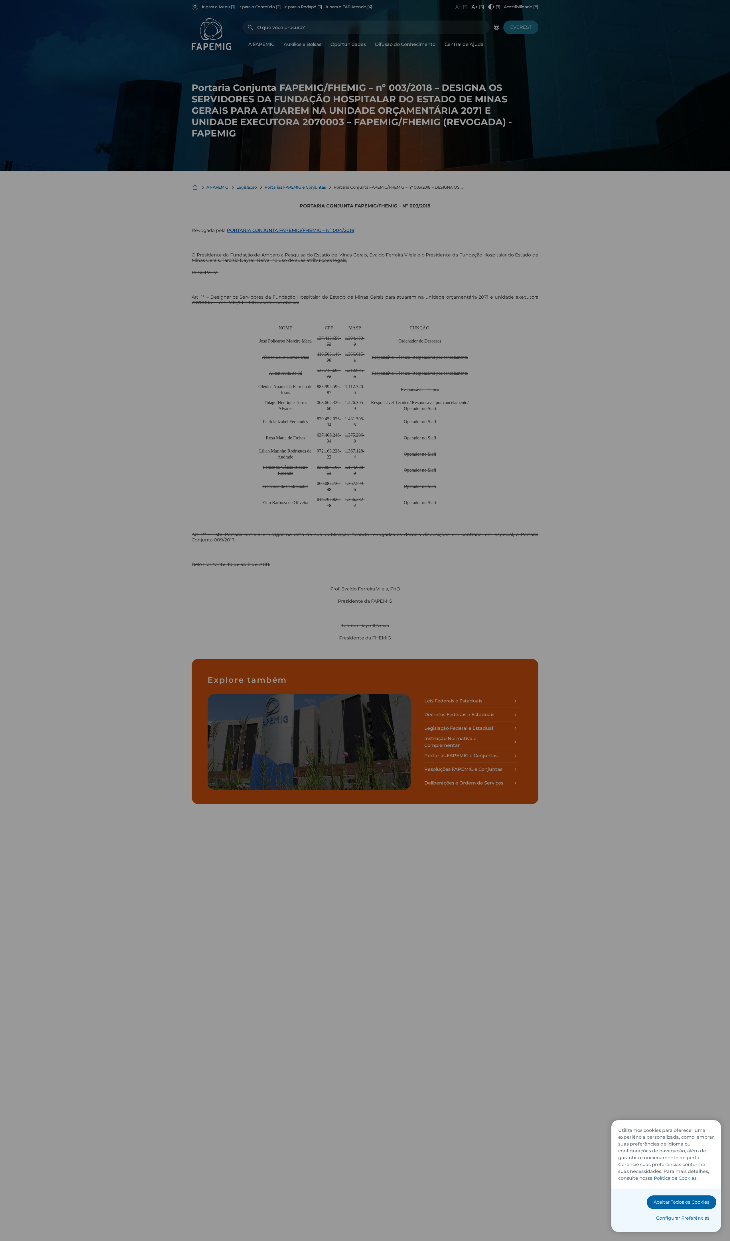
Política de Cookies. (675, 1178)
